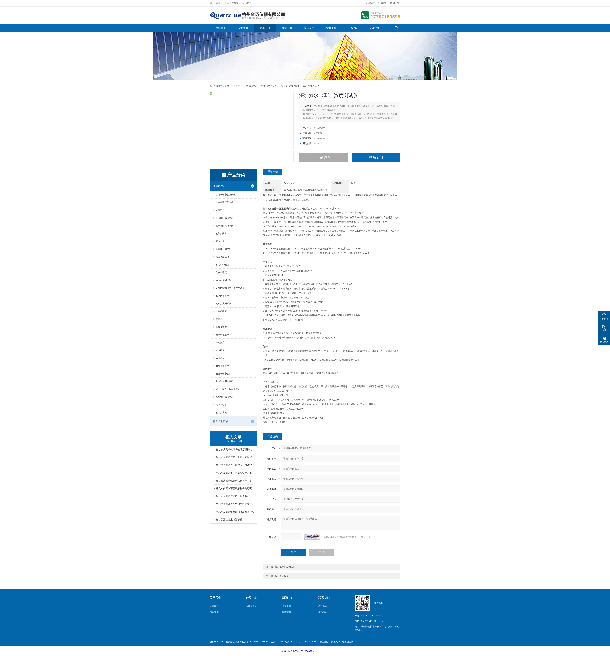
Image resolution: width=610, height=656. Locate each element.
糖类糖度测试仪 (223, 249)
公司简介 (214, 606)
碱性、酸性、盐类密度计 (228, 389)
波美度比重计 (222, 233)
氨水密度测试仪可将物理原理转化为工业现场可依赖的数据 (235, 449)
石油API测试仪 (223, 264)
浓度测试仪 (221, 404)
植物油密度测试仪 (224, 202)
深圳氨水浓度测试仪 (285, 566)
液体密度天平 (222, 412)
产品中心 (265, 28)
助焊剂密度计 (222, 334)
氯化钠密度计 (222, 295)
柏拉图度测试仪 (223, 280)
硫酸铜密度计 (222, 311)
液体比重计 (221, 241)
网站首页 (221, 28)
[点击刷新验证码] (312, 537)
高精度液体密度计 (224, 225)
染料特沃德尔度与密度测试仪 (230, 288)
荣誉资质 (331, 28)
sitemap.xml (311, 641)
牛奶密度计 (221, 342)
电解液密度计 (222, 327)
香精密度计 (221, 319)
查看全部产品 (220, 421)
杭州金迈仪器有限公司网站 (236, 3)
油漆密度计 (221, 358)
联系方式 (322, 612)
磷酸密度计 (221, 210)
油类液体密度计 (223, 373)
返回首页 (369, 3)
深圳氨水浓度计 (283, 576)
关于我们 (243, 28)
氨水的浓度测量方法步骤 (229, 519)
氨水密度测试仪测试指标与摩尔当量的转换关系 (235, 480)
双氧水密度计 (222, 272)
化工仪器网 (347, 641)
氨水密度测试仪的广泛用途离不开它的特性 (235, 496)
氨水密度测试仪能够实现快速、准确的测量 (235, 472)
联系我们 (394, 3)
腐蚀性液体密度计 (224, 397)
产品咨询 (324, 157)
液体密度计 (251, 86)
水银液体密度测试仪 (226, 194)
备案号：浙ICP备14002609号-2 (286, 641)
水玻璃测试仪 (222, 257)
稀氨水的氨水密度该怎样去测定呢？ (235, 488)
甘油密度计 (221, 350)
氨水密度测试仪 (269, 86)
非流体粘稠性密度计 (226, 381)
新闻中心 (287, 28)
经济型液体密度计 (224, 218)
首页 (227, 86)
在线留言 (382, 3)
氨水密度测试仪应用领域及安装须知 (235, 511)
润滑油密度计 (222, 366)
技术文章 (309, 28)
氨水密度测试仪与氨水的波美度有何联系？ (235, 504)
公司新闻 (286, 606)
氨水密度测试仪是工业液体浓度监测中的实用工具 (235, 457)
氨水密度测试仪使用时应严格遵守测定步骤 (235, 465)
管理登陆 (324, 641)
